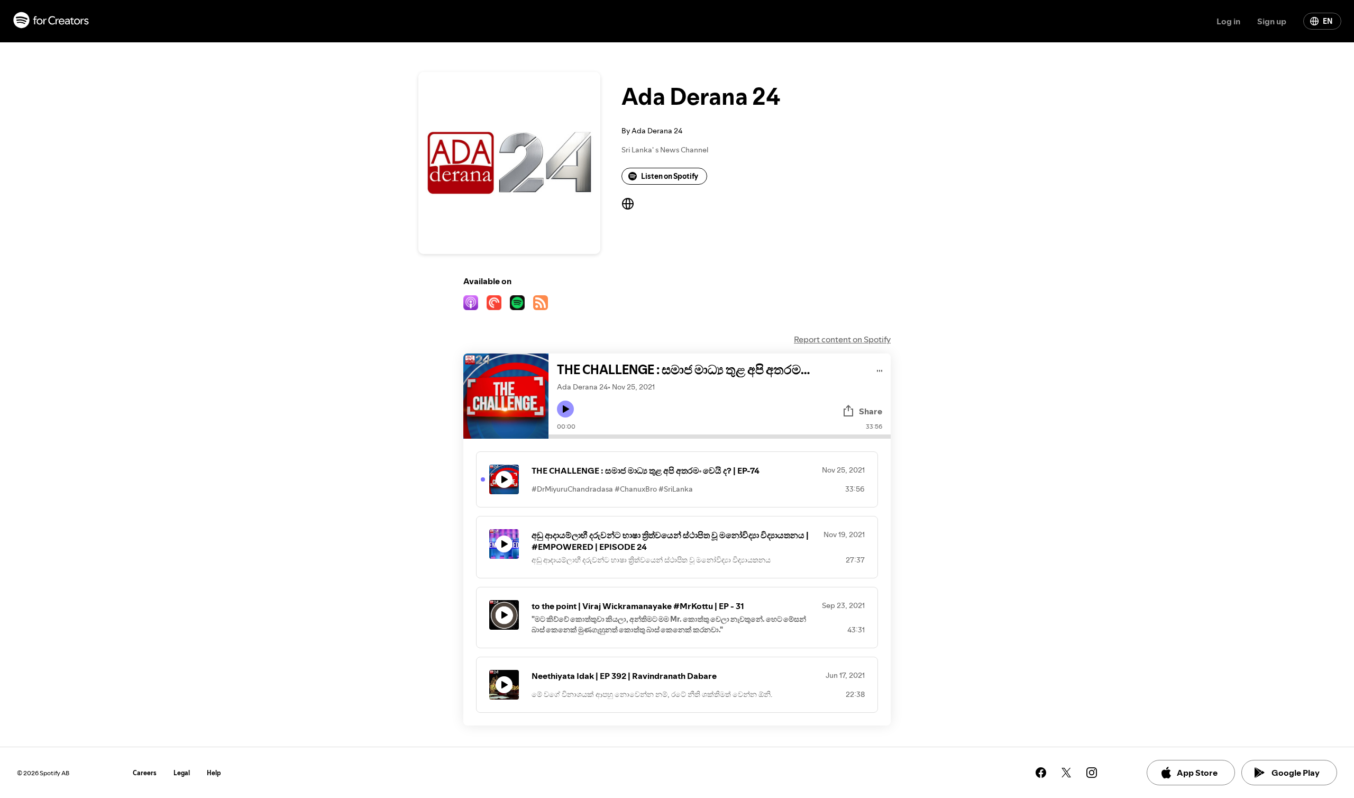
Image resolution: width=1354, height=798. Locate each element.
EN (1327, 21)
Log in (1228, 21)
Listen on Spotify (669, 176)
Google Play (1295, 772)
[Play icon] (565, 409)
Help (214, 772)
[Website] (627, 203)
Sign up (1271, 21)
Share (870, 411)
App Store (1197, 772)
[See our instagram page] (1091, 772)
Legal (181, 772)
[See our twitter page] (1066, 772)
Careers (145, 772)
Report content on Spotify (842, 339)
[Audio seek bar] (719, 436)
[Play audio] (880, 369)
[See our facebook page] (1041, 772)
